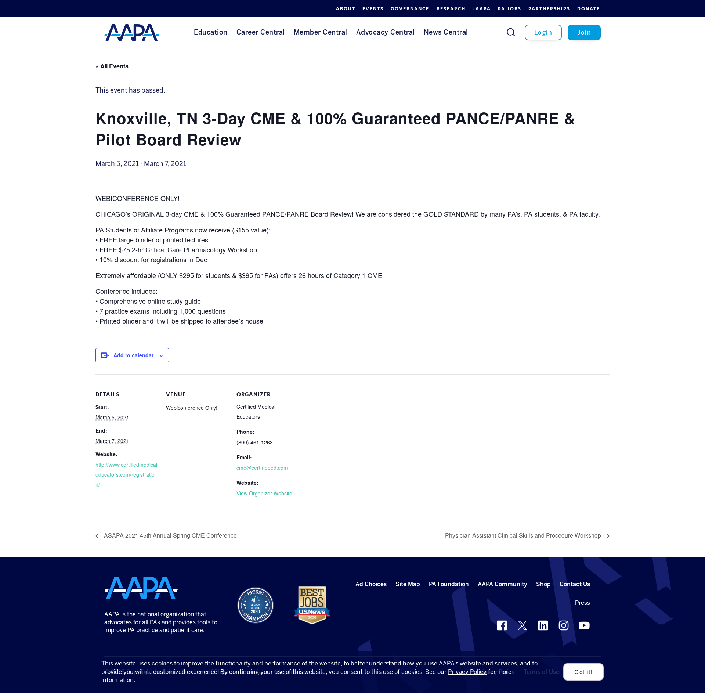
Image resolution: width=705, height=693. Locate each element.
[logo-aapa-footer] (141, 588)
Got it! (583, 672)
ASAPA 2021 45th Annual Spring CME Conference (169, 535)
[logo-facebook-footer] (502, 625)
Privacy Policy (467, 671)
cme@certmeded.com (262, 467)
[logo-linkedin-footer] (543, 625)
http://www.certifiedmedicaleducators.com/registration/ (126, 474)
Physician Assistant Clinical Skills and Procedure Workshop (524, 535)
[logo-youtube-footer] (584, 625)
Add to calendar (133, 355)
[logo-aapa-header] (131, 32)
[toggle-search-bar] (511, 32)
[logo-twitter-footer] (522, 625)
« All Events (112, 66)
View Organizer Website (264, 493)
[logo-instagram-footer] (563, 625)
